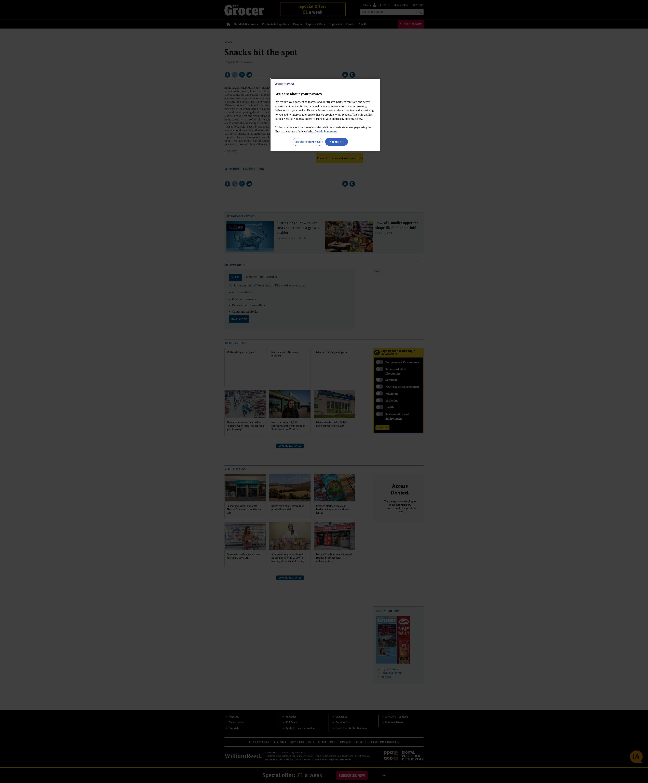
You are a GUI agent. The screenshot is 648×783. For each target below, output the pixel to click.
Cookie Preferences (307, 142)
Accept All (337, 142)
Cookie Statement (326, 131)
